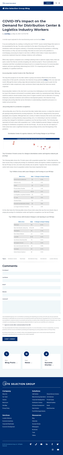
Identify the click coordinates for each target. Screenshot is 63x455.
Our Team (5, 396)
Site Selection (43, 258)
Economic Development (8, 426)
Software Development (38, 405)
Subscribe (34, 421)
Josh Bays (7, 34)
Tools (33, 432)
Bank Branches (51, 408)
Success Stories (51, 361)
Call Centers (35, 394)
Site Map (4, 405)
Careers (4, 399)
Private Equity (50, 399)
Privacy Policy (6, 408)
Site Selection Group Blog (17, 8)
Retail (48, 405)
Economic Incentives (7, 421)
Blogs (11, 361)
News (31, 361)
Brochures (34, 429)
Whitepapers (35, 426)
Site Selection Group (32, 258)
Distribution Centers (12, 258)
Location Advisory (54, 258)
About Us (4, 394)
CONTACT (48, 3)
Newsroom (5, 402)
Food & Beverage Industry (38, 411)
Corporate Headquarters (38, 399)
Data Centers (35, 408)
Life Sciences (50, 396)
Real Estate (22, 258)
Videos (34, 435)
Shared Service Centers (53, 394)
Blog (33, 418)
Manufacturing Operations (39, 396)
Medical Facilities (51, 402)
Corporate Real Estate (8, 424)
